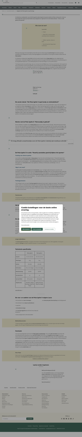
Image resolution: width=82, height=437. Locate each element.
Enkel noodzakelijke (37, 229)
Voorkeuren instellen (49, 229)
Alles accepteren (26, 229)
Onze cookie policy (25, 225)
